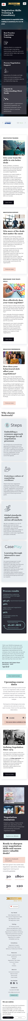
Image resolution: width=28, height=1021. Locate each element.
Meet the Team (14, 973)
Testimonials (14, 975)
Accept (8, 1017)
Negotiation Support (14, 945)
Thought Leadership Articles (14, 955)
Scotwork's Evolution (14, 972)
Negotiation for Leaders (14, 937)
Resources (14, 952)
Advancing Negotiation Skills (14, 928)
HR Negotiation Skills (14, 920)
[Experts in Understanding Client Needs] (14, 100)
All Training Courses (14, 926)
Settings (20, 1017)
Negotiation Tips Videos (14, 960)
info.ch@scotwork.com (14, 992)
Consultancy (14, 943)
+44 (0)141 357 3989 (14, 990)
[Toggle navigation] (24, 3)
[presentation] (2, 123)
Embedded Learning (14, 939)
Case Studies (14, 977)
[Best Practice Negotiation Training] (14, 44)
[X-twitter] (17, 983)
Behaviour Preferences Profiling (14, 948)
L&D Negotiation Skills (14, 918)
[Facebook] (14, 983)
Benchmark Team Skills (14, 947)
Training (14, 924)
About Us (14, 969)
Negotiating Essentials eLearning (14, 933)
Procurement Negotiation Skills (14, 916)
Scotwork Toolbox (14, 962)
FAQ (14, 964)
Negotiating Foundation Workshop (14, 932)
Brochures (14, 956)
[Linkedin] (11, 983)
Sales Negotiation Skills (14, 915)
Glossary (14, 965)
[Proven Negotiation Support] (14, 72)
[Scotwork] (14, 899)
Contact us (13, 995)
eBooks (14, 958)
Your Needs (14, 912)
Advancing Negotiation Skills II (14, 930)
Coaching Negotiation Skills (14, 935)
